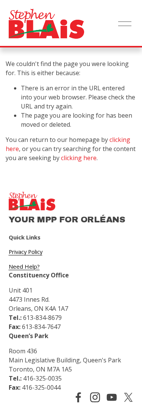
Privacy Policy (25, 251)
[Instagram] (95, 397)
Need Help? (24, 266)
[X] (128, 397)
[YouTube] (111, 397)
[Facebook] (78, 397)
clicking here (79, 158)
